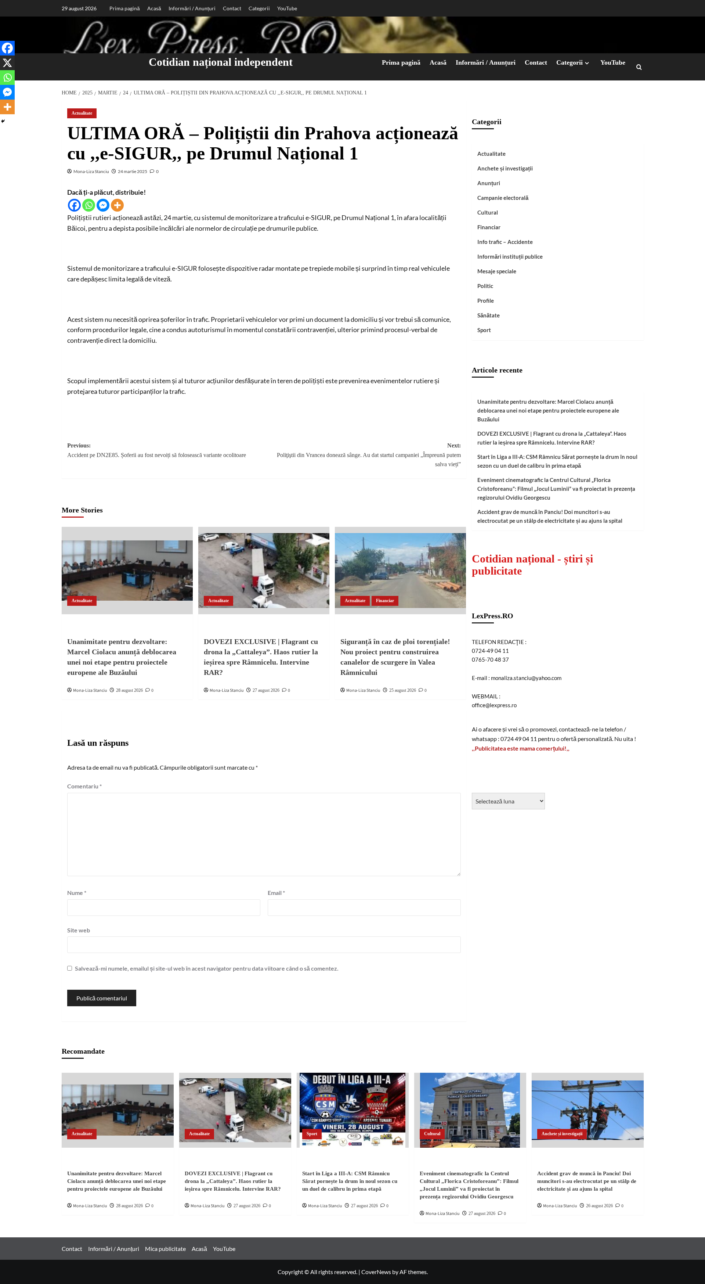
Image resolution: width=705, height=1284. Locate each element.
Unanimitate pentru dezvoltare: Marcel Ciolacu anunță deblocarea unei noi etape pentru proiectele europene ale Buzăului (548, 410)
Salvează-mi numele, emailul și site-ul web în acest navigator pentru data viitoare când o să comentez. (207, 968)
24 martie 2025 (132, 171)
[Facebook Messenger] (103, 205)
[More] (117, 205)
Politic (485, 286)
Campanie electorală (502, 197)
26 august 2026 (599, 1205)
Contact (232, 8)
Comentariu (84, 786)
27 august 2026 (266, 690)
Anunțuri (488, 183)
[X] (7, 62)
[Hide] (3, 121)
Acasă (154, 8)
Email (276, 892)
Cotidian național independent (221, 62)
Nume (76, 892)
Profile (485, 300)
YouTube (287, 8)
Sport (484, 330)
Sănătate (488, 315)
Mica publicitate (165, 1248)
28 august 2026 (129, 690)
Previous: (156, 450)
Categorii (259, 8)
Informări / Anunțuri (192, 8)
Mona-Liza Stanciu (91, 171)
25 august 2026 (402, 690)
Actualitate (82, 113)
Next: (369, 454)
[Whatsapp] (88, 205)
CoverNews (376, 1271)
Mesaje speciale (496, 271)
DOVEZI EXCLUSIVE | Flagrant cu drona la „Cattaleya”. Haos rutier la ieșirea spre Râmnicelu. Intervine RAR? (551, 437)
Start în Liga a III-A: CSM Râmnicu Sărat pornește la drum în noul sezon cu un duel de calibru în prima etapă (557, 460)
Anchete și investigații (505, 168)
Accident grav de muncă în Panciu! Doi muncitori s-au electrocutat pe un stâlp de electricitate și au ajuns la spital (549, 516)
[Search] (639, 67)
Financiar (385, 600)
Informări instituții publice (510, 256)
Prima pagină (124, 8)
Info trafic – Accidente (505, 241)
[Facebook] (74, 205)
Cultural (487, 212)
